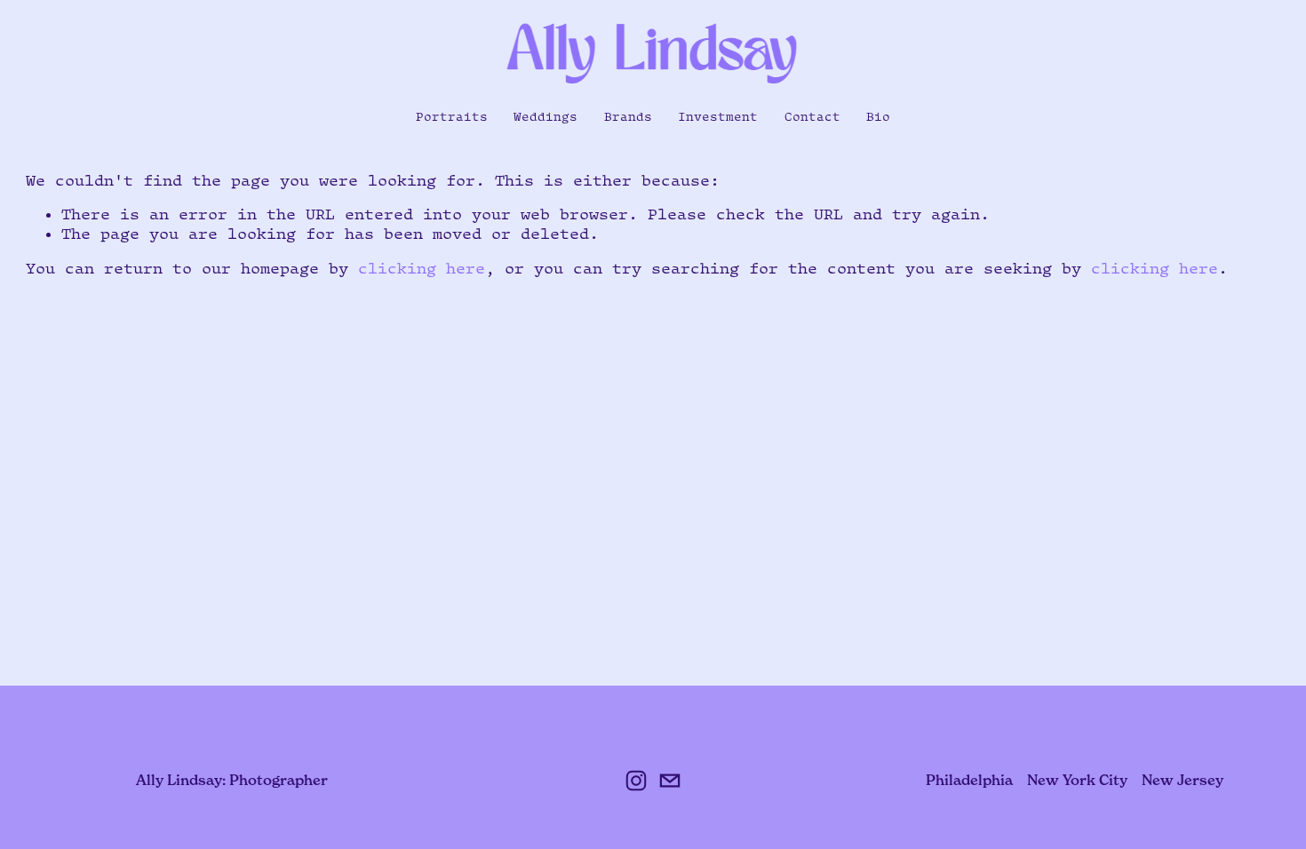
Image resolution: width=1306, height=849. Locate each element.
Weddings (545, 116)
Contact (812, 116)
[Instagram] (636, 780)
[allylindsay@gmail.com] (670, 780)
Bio (878, 116)
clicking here (421, 268)
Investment (718, 116)
